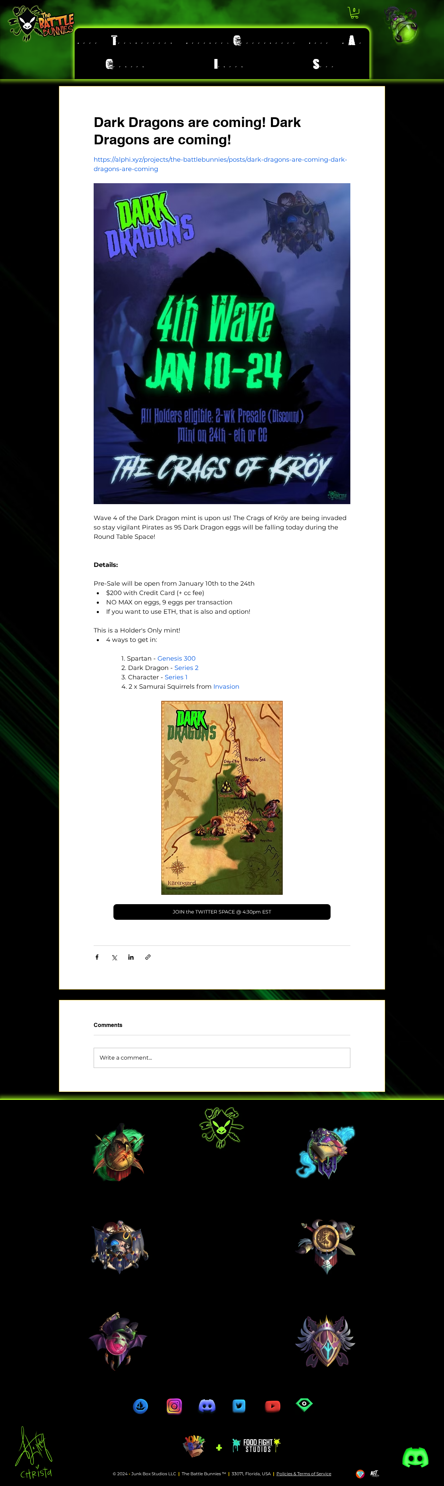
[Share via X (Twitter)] (114, 957)
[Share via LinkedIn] (131, 957)
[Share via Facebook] (97, 957)
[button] (354, 13)
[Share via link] (148, 957)
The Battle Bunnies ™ (204, 1473)
